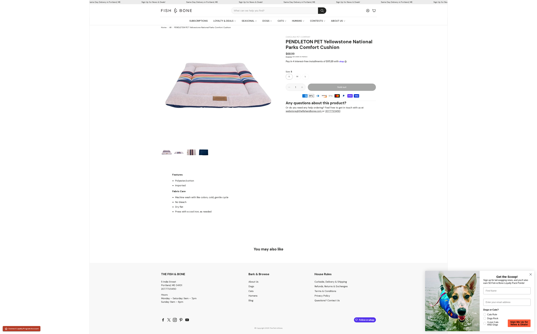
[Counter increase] (302, 87)
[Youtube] (187, 320)
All (170, 27)
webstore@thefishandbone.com (304, 111)
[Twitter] (169, 320)
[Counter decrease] (289, 87)
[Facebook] (163, 320)
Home (164, 27)
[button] (278, 10)
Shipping (289, 57)
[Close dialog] (530, 274)
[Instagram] (175, 320)
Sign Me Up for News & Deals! (519, 323)
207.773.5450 (332, 111)
